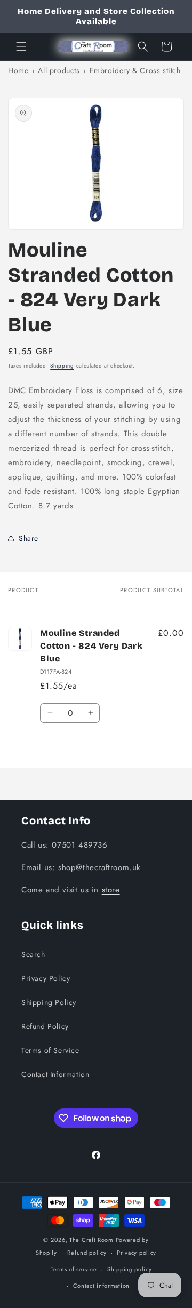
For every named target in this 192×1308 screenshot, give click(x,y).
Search (33, 954)
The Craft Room (91, 1239)
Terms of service (74, 1269)
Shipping (62, 366)
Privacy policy (136, 1252)
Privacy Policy (45, 978)
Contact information (101, 1285)
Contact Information (55, 1074)
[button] (21, 46)
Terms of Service (50, 1050)
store (111, 890)
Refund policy (86, 1252)
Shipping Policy (48, 1002)
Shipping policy (129, 1269)
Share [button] (28, 538)
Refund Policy (45, 1026)
